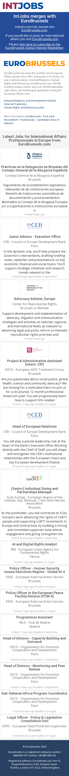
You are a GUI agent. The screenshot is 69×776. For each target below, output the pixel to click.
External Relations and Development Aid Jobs (30, 100)
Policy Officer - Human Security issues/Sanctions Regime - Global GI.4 (34, 570)
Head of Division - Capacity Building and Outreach (34, 640)
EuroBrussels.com (34, 30)
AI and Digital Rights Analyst (34, 544)
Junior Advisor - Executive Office (35, 237)
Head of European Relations (34, 426)
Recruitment (11, 119)
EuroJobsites (33, 746)
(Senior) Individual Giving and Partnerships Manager (34, 490)
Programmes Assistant (34, 617)
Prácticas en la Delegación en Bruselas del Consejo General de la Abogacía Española (34, 168)
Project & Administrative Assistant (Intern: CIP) (34, 362)
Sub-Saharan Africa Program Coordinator (34, 693)
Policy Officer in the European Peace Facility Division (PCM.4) (34, 594)
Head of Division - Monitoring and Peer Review (34, 667)
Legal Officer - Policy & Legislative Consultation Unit (34, 719)
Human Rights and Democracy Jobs (24, 107)
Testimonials (27, 119)
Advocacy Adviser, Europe (34, 299)
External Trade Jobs (15, 104)
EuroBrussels (33, 116)
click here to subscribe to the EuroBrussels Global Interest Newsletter (34, 46)
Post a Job (48, 116)
